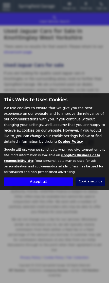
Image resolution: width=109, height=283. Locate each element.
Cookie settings (90, 181)
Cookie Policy (70, 141)
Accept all (38, 181)
